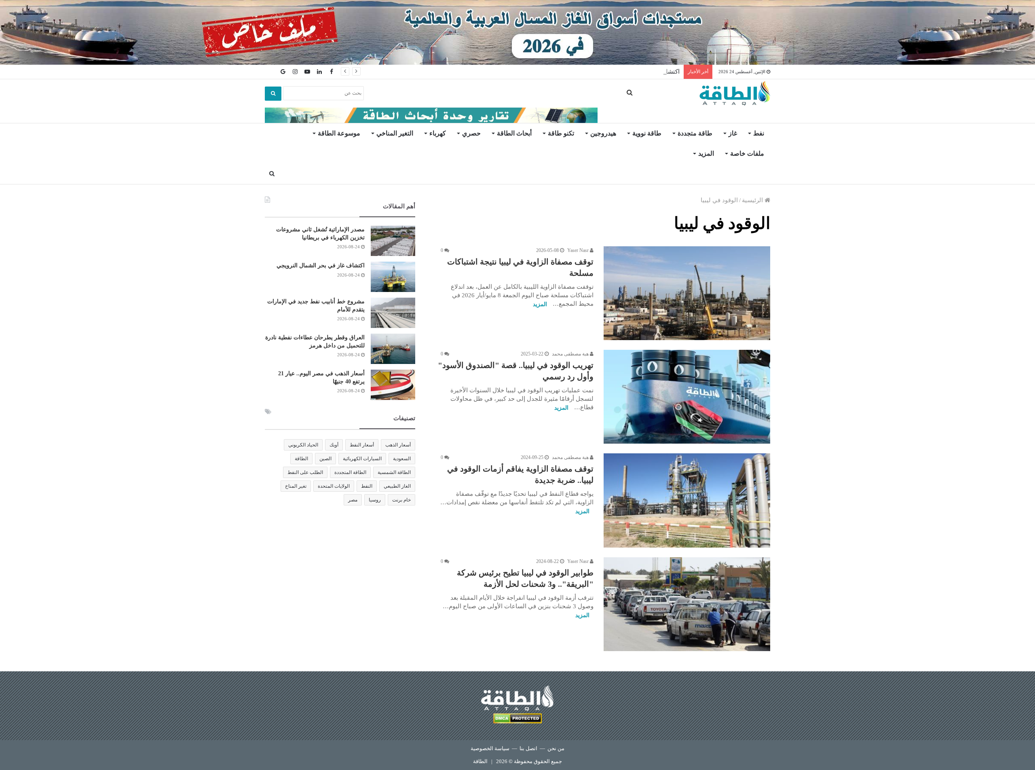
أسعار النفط (362, 445)
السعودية (402, 458)
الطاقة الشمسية (394, 472)
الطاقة (301, 458)
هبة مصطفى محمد (571, 354)
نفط (758, 133)
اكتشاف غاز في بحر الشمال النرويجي (321, 265)
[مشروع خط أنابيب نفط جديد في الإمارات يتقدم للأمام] (393, 313)
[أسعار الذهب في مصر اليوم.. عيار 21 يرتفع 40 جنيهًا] (393, 385)
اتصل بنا (528, 748)
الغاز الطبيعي (397, 486)
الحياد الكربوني (303, 445)
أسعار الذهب (398, 445)
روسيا (375, 500)
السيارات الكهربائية (362, 458)
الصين (325, 458)
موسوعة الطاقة (339, 133)
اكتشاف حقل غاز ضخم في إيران (639, 71)
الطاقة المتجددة (350, 472)
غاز (733, 133)
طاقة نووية (646, 133)
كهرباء (437, 133)
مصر (352, 500)
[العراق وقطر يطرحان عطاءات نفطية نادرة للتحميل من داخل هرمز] (393, 349)
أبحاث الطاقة (514, 133)
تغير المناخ (295, 486)
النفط (366, 486)
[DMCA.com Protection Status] (517, 719)
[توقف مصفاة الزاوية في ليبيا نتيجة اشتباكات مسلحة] (687, 293)
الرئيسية (753, 200)
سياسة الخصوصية (490, 748)
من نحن (555, 748)
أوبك (334, 445)
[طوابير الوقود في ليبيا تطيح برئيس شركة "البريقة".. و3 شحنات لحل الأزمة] (687, 604)
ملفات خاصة (747, 153)
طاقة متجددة (695, 133)
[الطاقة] (734, 93)
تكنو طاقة (561, 133)
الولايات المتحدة (334, 486)
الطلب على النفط (305, 472)
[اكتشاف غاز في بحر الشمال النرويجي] (393, 277)
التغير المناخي (394, 133)
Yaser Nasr (578, 250)
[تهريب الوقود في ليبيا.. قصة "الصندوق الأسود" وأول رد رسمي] (687, 397)
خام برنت (401, 500)
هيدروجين (603, 133)
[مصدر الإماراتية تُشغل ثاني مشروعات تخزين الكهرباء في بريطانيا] (393, 241)
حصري (471, 133)
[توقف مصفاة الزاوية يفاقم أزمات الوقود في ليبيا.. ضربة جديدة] (687, 500)
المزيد (706, 153)
